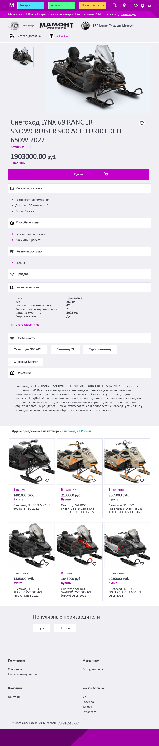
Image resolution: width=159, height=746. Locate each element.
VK (84, 697)
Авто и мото (85, 14)
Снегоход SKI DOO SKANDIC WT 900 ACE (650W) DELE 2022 (28, 592)
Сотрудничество (94, 669)
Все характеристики (28, 324)
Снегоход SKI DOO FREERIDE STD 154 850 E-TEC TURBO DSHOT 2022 (126, 509)
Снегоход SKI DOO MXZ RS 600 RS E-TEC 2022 (31, 507)
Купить (79, 174)
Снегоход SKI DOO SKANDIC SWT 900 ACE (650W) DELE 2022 (76, 592)
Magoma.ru (16, 14)
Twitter (87, 707)
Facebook (89, 702)
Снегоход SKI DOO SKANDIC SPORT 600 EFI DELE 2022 (125, 592)
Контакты (14, 697)
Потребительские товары (55, 14)
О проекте (15, 669)
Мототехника (107, 14)
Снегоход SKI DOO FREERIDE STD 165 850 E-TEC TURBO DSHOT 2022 (78, 509)
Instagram (89, 712)
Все (30, 14)
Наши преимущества (23, 674)
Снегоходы (128, 14)
